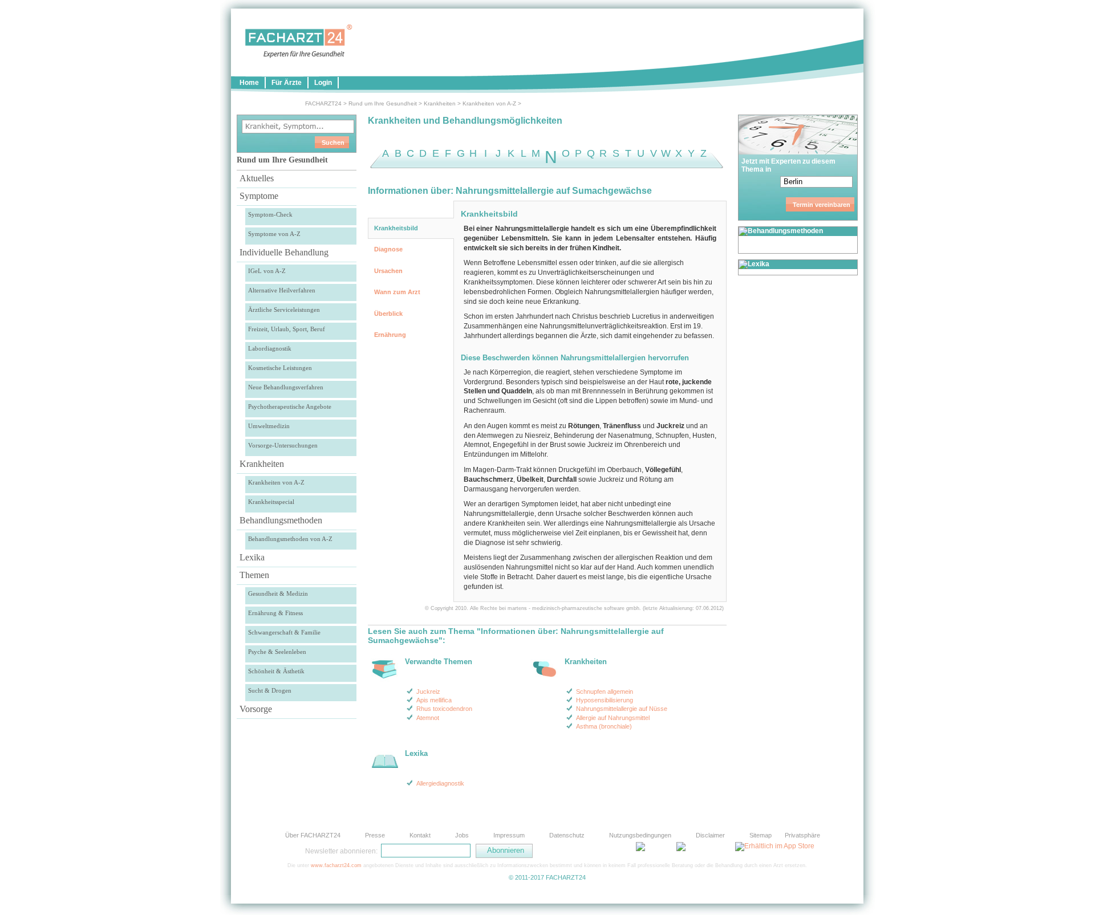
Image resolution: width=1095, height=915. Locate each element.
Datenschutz (567, 835)
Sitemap (760, 835)
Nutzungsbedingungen (640, 835)
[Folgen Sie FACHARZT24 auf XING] (615, 850)
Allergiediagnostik (440, 783)
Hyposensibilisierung (604, 700)
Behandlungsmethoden (281, 520)
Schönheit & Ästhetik (276, 671)
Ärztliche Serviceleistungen (284, 309)
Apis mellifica (434, 700)
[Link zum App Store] (774, 846)
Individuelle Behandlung (284, 252)
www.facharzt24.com (336, 865)
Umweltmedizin (269, 425)
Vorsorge (256, 709)
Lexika (252, 557)
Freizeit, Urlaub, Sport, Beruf (286, 329)
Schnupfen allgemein (604, 691)
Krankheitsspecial (271, 501)
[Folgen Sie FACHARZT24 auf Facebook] (587, 850)
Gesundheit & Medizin (278, 593)
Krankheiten (440, 103)
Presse (375, 835)
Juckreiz (428, 691)
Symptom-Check (270, 214)
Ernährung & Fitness (275, 612)
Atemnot (427, 717)
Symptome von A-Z (274, 233)
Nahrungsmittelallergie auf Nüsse (621, 708)
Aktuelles (257, 178)
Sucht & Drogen (269, 690)
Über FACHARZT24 (312, 835)
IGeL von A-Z (267, 270)
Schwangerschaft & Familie (284, 632)
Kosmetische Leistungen (280, 367)
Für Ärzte (286, 83)
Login (323, 83)
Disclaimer (710, 835)
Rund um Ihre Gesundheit (382, 103)
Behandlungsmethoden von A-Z (290, 538)
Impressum (509, 835)
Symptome (259, 196)
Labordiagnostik (269, 348)
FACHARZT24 (323, 103)
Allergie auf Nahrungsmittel (613, 717)
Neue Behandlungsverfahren (285, 387)
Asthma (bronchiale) (604, 726)
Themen (254, 575)
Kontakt (420, 835)
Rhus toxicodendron (444, 708)
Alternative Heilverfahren (281, 290)
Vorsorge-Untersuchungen (283, 445)
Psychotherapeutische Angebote (289, 406)
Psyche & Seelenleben (277, 651)
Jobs (462, 835)
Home (249, 83)
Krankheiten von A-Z (489, 103)
